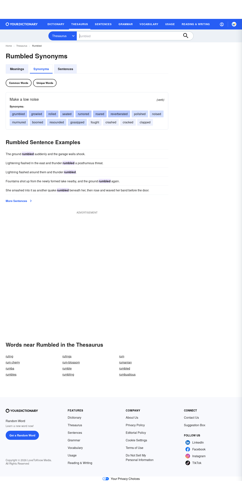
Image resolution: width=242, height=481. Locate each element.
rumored (83, 114)
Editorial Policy (136, 432)
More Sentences (16, 201)
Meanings (17, 69)
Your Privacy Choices (125, 478)
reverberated (119, 114)
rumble (67, 368)
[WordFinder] (234, 24)
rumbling (68, 374)
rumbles (11, 374)
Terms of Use (134, 447)
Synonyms (41, 69)
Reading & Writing (80, 463)
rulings (66, 356)
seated (66, 114)
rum (121, 356)
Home (9, 45)
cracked (128, 122)
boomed (37, 122)
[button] (222, 24)
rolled (52, 114)
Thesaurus (59, 36)
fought (95, 122)
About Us (132, 417)
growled (36, 114)
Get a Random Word (22, 435)
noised (156, 114)
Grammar (74, 440)
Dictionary (74, 417)
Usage (72, 455)
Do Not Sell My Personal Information (140, 457)
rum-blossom (71, 362)
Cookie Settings (136, 440)
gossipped (77, 122)
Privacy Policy (135, 425)
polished (140, 114)
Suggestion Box (194, 425)
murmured (19, 122)
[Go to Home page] (22, 24)
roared (99, 114)
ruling (9, 356)
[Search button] (187, 36)
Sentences (65, 69)
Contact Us (191, 417)
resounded (57, 122)
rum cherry (13, 362)
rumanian (125, 362)
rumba (10, 368)
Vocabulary (75, 447)
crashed (110, 122)
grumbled (18, 114)
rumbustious (127, 374)
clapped (145, 122)
